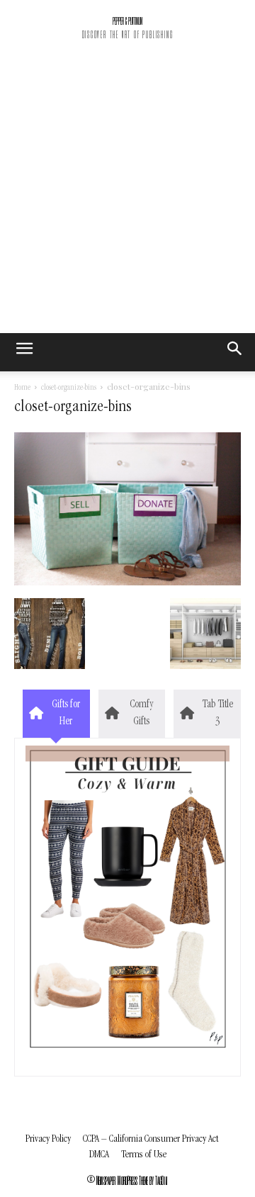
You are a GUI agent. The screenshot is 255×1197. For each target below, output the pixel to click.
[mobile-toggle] (24, 352)
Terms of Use (143, 1155)
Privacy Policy (48, 1139)
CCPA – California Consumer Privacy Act (150, 1139)
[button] (235, 352)
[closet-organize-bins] (127, 583)
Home (22, 388)
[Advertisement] (127, 198)
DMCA (99, 1155)
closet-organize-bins (68, 388)
